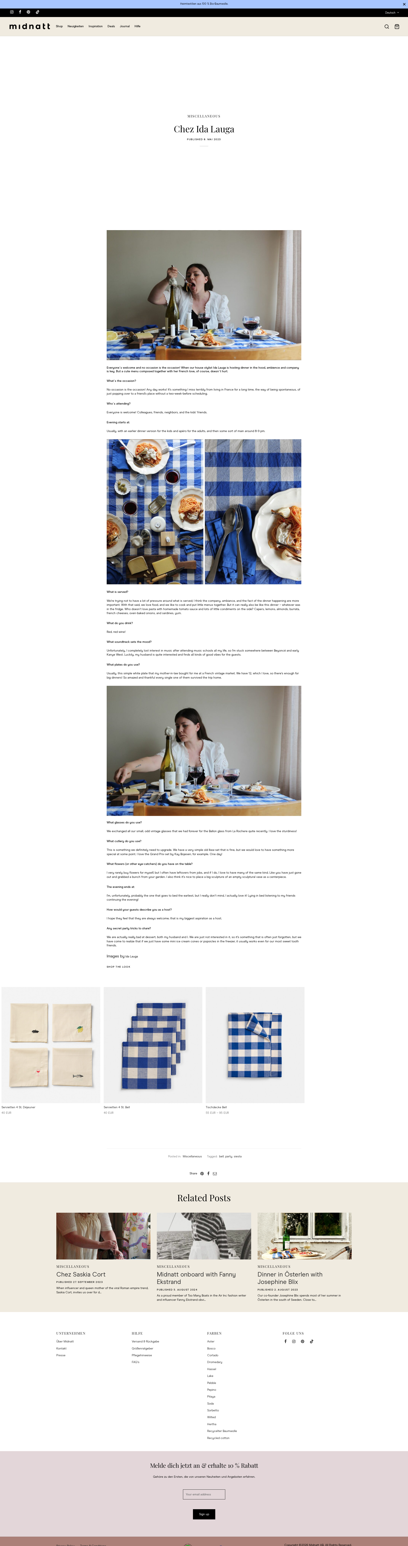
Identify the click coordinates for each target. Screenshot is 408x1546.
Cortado (212, 1355)
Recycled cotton (218, 1438)
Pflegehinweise (142, 1355)
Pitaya (211, 1396)
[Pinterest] (28, 12)
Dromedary (214, 1362)
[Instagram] (11, 12)
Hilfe (137, 26)
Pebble (211, 1383)
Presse (60, 1355)
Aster (210, 1341)
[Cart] (397, 26)
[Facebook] (20, 12)
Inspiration (96, 26)
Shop (59, 26)
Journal (125, 26)
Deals (111, 26)
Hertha (211, 1424)
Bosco (211, 1348)
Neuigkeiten (76, 26)
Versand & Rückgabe (145, 1341)
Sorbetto (213, 1410)
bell (221, 1156)
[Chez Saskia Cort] (103, 1236)
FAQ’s (135, 1362)
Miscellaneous (204, 116)
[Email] (214, 1173)
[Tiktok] (37, 12)
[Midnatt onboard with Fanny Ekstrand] (204, 1236)
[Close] (404, 4)
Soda (210, 1403)
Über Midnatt (65, 1341)
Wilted (211, 1417)
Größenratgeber (142, 1348)
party (228, 1156)
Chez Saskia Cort (81, 1275)
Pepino (211, 1389)
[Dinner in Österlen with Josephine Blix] (305, 1236)
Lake (210, 1376)
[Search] (386, 26)
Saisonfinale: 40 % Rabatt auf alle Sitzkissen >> (204, 4)
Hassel (211, 1369)
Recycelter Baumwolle (222, 1431)
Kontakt (61, 1348)
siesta (238, 1156)
